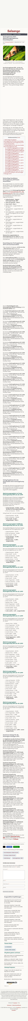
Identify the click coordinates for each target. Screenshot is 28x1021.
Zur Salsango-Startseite (7, 34)
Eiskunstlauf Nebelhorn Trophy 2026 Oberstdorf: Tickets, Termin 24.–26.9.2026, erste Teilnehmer (13, 907)
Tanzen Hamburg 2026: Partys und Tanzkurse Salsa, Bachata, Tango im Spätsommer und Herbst (12, 934)
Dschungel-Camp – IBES (11, 837)
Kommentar (5, 869)
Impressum (9, 1005)
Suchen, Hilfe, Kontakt (10, 949)
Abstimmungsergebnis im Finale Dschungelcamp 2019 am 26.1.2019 (14, 148)
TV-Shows (15, 839)
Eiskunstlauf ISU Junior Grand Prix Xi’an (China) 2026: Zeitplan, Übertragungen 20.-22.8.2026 (12, 901)
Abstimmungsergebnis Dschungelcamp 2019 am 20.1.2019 (14, 164)
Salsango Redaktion (9, 42)
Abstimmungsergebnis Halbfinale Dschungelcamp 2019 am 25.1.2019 (14, 151)
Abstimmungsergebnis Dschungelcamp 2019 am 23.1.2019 (14, 156)
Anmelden (14, 1010)
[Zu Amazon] (11, 984)
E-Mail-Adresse (6, 883)
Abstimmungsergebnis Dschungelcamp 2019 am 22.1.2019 (14, 159)
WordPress (19, 1007)
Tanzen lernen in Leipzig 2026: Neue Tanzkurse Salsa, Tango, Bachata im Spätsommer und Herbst (12, 912)
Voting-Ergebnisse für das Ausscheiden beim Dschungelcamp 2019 (14, 145)
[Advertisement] (14, 14)
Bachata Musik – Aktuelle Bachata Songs (13, 979)
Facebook (15, 1002)
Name (4, 880)
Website (4, 887)
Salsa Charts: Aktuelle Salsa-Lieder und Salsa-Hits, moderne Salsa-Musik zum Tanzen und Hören (12, 975)
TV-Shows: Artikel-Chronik (9, 855)
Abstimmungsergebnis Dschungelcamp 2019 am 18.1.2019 (14, 170)
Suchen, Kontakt (17, 34)
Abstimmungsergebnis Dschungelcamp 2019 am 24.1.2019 (14, 154)
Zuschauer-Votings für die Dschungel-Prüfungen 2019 (13, 173)
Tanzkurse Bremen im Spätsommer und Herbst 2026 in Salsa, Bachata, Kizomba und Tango (14, 939)
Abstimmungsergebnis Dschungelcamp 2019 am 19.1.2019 (14, 167)
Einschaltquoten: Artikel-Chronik (11, 852)
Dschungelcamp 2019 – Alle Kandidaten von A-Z (13, 192)
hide (19, 137)
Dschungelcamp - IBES (18, 858)
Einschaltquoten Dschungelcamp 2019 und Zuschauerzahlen (14, 143)
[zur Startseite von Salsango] (14, 31)
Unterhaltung (7, 858)
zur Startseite (8, 946)
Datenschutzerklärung (16, 1005)
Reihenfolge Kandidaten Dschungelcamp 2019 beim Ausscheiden (13, 140)
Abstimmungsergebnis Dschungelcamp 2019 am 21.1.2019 (14, 162)
